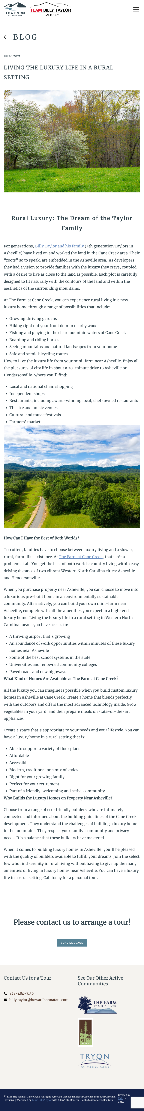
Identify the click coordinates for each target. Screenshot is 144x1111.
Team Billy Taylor (42, 1100)
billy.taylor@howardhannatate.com (38, 1000)
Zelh (120, 1098)
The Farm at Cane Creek (81, 556)
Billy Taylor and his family (59, 246)
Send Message (72, 942)
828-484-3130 (21, 993)
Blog (25, 37)
